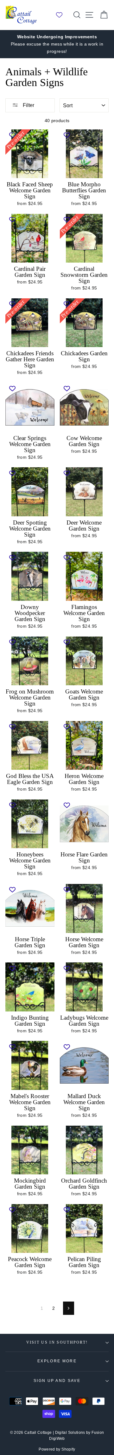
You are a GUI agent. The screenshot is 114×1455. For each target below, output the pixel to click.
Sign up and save (57, 1381)
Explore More (57, 1361)
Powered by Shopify (57, 1449)
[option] (57, 44)
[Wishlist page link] (62, 15)
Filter (28, 105)
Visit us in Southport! (57, 1342)
